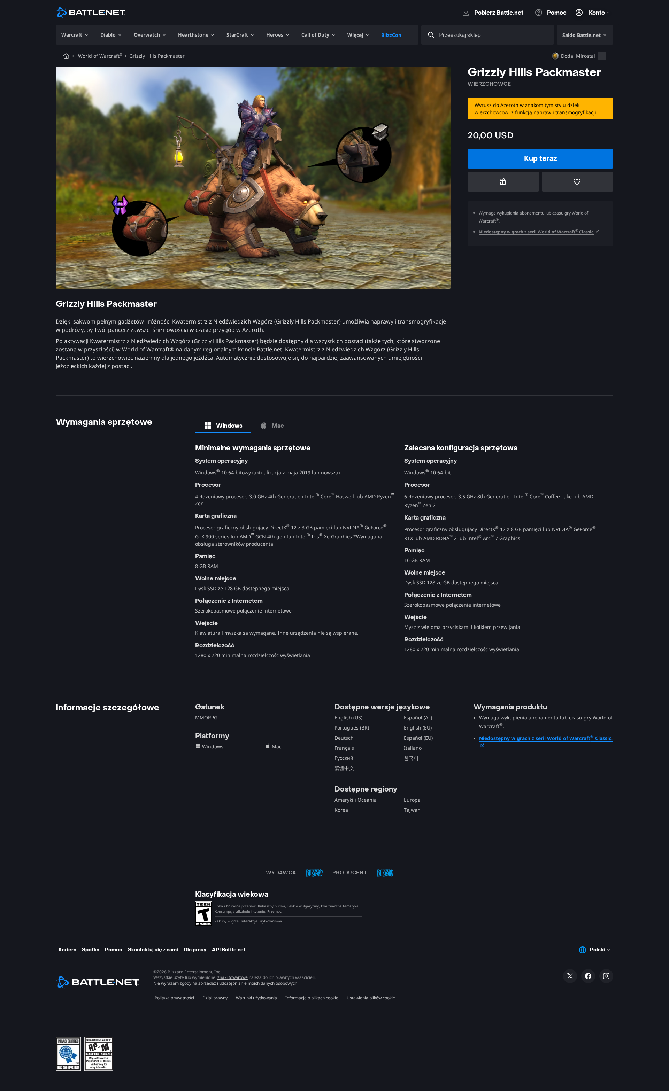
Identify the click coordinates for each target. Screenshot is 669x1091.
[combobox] (494, 35)
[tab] (223, 425)
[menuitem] (75, 35)
